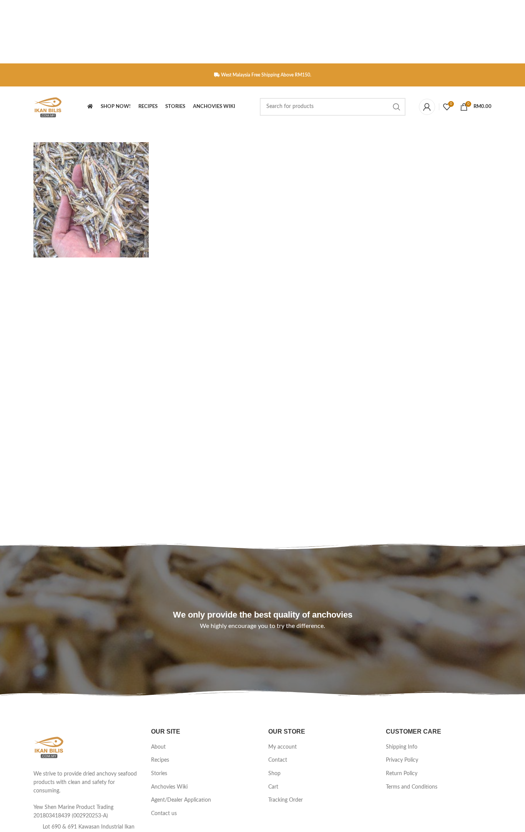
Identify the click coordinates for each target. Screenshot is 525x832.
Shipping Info (401, 747)
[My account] (427, 107)
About (158, 747)
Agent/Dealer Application (181, 800)
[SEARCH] (396, 107)
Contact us (164, 813)
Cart (273, 787)
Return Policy (401, 773)
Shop (274, 773)
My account (282, 747)
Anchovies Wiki (169, 787)
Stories (159, 773)
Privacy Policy (402, 760)
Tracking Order (285, 800)
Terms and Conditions (411, 787)
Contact (277, 760)
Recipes (160, 760)
